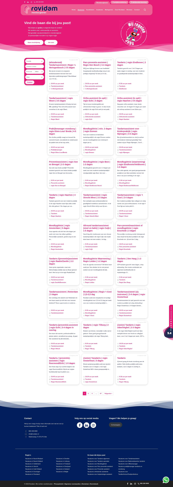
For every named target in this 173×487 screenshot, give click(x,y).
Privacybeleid (58, 484)
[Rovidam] (168, 339)
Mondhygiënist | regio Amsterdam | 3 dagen (59, 226)
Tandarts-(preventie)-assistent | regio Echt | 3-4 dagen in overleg (63, 327)
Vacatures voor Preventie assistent (98, 469)
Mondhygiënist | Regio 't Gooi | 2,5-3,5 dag (97, 293)
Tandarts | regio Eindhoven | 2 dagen (131, 63)
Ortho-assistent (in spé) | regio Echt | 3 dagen (95, 99)
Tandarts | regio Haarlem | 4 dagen (62, 196)
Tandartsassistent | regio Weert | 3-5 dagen (61, 99)
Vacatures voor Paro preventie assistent (100, 466)
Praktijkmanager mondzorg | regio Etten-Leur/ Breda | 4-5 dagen (62, 131)
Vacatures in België (62, 471)
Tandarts (121, 358)
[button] (33, 42)
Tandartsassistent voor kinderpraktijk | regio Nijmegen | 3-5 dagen (128, 131)
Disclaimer (85, 484)
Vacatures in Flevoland (32, 474)
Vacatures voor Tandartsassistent (128, 458)
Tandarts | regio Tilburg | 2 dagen (96, 326)
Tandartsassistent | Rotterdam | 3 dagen (63, 293)
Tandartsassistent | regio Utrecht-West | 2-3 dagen (95, 196)
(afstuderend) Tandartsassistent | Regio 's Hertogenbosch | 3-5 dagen (62, 65)
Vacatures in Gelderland (32, 464)
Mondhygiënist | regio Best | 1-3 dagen (96, 163)
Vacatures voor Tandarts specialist (98, 461)
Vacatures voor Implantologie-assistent (100, 474)
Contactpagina (115, 425)
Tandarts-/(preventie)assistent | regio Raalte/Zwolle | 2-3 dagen (63, 261)
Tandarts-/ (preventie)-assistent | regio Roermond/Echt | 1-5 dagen (62, 360)
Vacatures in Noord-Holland (34, 461)
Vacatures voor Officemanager (128, 464)
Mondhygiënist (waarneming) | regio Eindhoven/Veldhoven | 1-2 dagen (131, 164)
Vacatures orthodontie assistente (98, 471)
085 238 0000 (33, 431)
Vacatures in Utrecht (31, 466)
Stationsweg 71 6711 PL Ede (38, 437)
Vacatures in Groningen (32, 471)
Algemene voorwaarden (72, 484)
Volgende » (108, 393)
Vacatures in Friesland (63, 464)
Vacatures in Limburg (62, 461)
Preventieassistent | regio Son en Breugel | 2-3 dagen (63, 163)
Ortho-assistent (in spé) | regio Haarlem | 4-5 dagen (129, 99)
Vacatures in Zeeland (62, 469)
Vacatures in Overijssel (63, 466)
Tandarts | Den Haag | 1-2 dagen (129, 260)
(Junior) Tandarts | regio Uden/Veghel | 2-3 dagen (128, 326)
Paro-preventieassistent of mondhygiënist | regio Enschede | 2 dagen (129, 228)
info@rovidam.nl (34, 434)
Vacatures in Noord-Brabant (34, 458)
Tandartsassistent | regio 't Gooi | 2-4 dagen (130, 196)
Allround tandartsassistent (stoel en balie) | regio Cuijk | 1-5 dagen (97, 228)
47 (101, 393)
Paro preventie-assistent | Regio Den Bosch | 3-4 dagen (97, 63)
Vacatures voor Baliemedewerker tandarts (131, 461)
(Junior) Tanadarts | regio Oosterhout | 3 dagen (95, 359)
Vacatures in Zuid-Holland (33, 469)
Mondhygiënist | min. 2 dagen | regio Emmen (97, 130)
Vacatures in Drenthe (62, 458)
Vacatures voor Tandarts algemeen (99, 458)
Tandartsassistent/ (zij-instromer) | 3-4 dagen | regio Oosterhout (131, 294)
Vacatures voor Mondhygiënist (97, 464)
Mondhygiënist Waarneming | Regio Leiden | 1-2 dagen (97, 260)
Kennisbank (94, 484)
